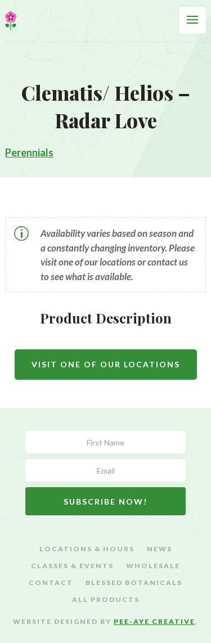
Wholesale (153, 566)
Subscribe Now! (105, 501)
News (159, 549)
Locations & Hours (86, 549)
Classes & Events (72, 566)
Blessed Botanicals (134, 583)
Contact (51, 583)
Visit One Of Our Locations (106, 364)
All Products (106, 600)
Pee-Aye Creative (154, 621)
